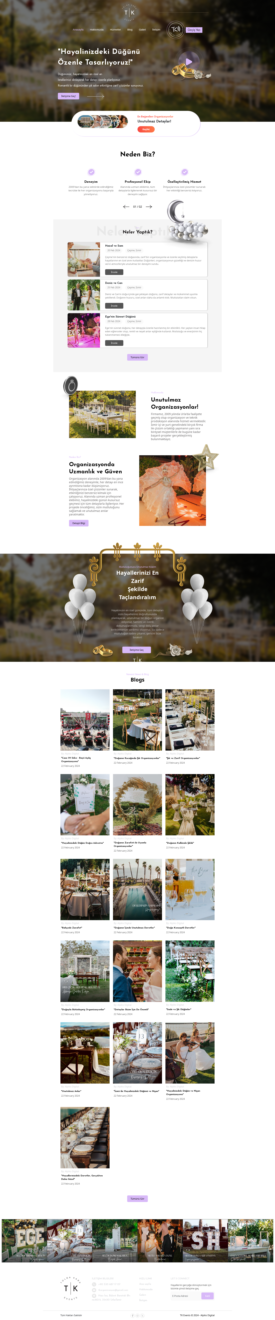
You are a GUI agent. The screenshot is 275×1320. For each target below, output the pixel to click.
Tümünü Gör (137, 357)
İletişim (156, 29)
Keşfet (146, 129)
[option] (91, 182)
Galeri (142, 29)
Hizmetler (115, 29)
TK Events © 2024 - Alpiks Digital (197, 1315)
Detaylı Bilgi (78, 523)
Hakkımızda (97, 29)
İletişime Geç (137, 649)
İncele (114, 272)
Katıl (207, 1296)
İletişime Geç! (68, 96)
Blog (129, 29)
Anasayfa (78, 29)
